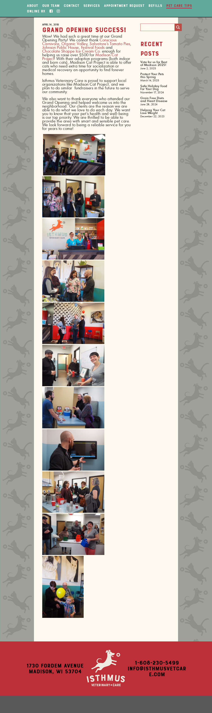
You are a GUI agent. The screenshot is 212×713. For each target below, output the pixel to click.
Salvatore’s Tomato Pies (110, 44)
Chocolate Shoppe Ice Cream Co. (71, 51)
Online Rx (36, 11)
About (32, 5)
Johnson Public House (60, 48)
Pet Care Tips (179, 5)
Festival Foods (93, 48)
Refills (155, 5)
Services (91, 5)
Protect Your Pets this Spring (152, 76)
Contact (71, 5)
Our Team (51, 5)
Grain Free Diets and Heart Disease (153, 100)
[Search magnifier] (178, 27)
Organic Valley (74, 44)
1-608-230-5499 (157, 663)
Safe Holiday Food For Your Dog (153, 88)
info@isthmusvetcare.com (157, 671)
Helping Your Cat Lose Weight (152, 112)
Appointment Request (124, 5)
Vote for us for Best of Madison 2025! (153, 64)
